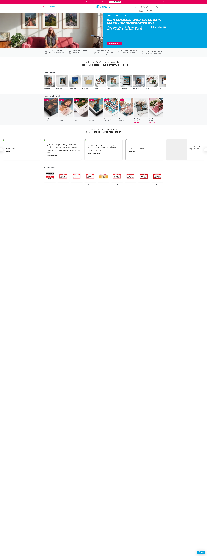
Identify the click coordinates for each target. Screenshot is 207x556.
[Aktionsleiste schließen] (163, 1)
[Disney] (141, 11)
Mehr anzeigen (160, 96)
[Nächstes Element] (165, 82)
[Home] (103, 6)
